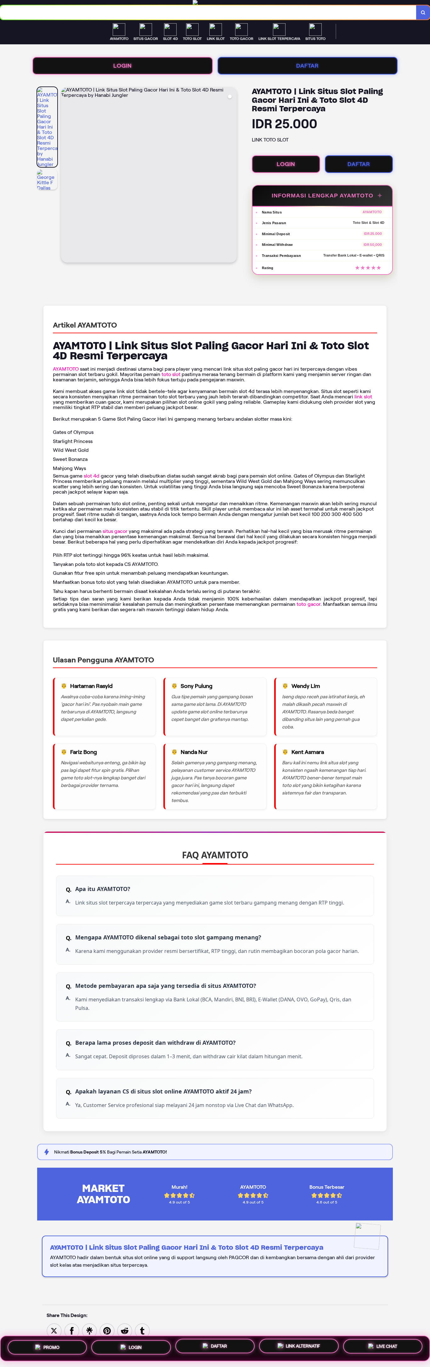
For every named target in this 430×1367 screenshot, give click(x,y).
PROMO (51, 1346)
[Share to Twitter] (54, 1330)
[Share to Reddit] (124, 1330)
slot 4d (91, 476)
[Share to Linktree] (89, 1330)
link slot (363, 396)
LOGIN (122, 66)
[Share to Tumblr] (142, 1330)
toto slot (170, 374)
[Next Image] (232, 175)
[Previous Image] (66, 175)
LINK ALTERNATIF (303, 1348)
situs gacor (115, 531)
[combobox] (208, 12)
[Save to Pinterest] (107, 1330)
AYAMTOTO (66, 369)
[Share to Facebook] (71, 1330)
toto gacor (308, 604)
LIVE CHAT (386, 1348)
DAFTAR (307, 66)
